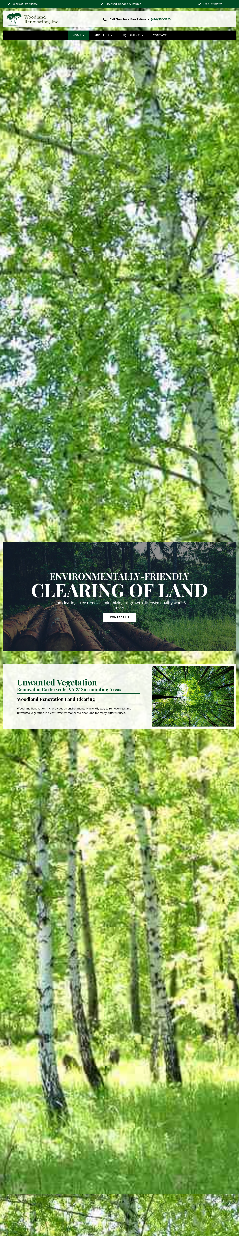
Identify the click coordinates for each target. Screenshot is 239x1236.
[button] (119, 617)
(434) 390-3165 (161, 19)
